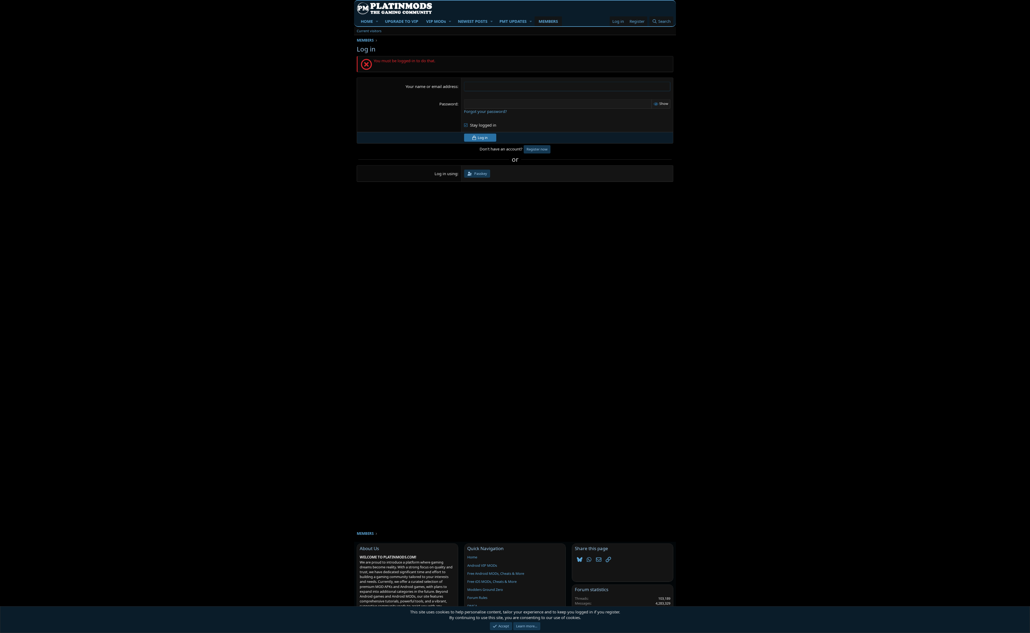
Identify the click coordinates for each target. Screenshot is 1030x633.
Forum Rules (477, 597)
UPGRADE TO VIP (401, 21)
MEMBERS (548, 21)
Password (448, 103)
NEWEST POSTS (472, 21)
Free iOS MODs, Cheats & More (492, 581)
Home (472, 557)
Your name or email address (431, 86)
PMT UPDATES (513, 21)
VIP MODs (436, 21)
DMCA (472, 605)
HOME (367, 21)
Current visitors (369, 30)
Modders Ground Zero (485, 589)
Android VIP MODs (482, 565)
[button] (377, 21)
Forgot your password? (485, 111)
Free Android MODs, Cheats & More (495, 573)
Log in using (446, 173)
